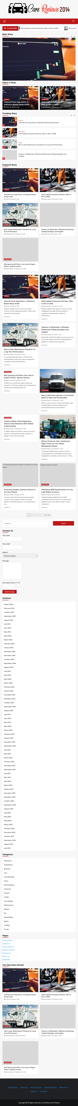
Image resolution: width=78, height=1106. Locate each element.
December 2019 (9, 832)
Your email (6, 544)
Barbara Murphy (47, 107)
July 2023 (7, 714)
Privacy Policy (7, 940)
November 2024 (9, 655)
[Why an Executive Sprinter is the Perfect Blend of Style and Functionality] (58, 381)
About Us (5, 956)
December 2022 (9, 742)
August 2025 (8, 620)
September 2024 (10, 663)
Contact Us (6, 943)
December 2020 (9, 793)
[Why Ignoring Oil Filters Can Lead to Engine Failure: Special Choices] (9, 155)
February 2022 (9, 762)
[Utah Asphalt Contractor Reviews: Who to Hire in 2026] (39, 74)
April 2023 (7, 726)
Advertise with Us (8, 950)
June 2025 (7, 628)
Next (49, 515)
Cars (5, 873)
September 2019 (10, 840)
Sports (6, 921)
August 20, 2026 (15, 107)
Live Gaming (8, 901)
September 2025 (10, 616)
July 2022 (7, 750)
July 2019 (7, 848)
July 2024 (7, 671)
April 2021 (7, 781)
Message (5, 561)
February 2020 (9, 828)
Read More (7, 316)
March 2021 (8, 785)
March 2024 (8, 683)
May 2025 (7, 632)
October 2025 (9, 612)
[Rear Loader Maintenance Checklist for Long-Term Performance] (9, 133)
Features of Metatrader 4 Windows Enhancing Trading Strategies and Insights (55, 329)
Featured (7, 889)
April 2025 (7, 636)
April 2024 (7, 679)
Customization (9, 877)
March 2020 (8, 824)
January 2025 (8, 647)
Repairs (6, 909)
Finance (7, 99)
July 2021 (7, 773)
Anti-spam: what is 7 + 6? (11, 583)
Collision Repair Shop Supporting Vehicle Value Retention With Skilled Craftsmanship (18, 423)
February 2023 (9, 734)
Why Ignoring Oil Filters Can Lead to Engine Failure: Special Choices (42, 156)
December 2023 (9, 695)
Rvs (5, 913)
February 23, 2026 (57, 107)
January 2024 (8, 691)
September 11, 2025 (58, 448)
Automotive (45, 99)
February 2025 (9, 644)
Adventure (8, 861)
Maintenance (9, 905)
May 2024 (7, 675)
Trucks (20, 131)
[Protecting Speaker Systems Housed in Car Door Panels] (20, 475)
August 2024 (8, 667)
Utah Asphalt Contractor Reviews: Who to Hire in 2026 (37, 122)
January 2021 (8, 789)
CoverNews (45, 1103)
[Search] (73, 21)
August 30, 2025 (20, 494)
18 (45, 515)
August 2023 (8, 710)
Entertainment (9, 885)
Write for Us (6, 953)
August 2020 (8, 809)
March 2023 (8, 730)
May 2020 (7, 817)
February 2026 (9, 608)
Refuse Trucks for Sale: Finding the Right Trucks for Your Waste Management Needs (55, 443)
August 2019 (8, 844)
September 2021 (10, 769)
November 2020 (9, 797)
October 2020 (9, 801)
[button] (4, 21)
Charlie (7, 107)
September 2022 (10, 746)
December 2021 (9, 765)
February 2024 (9, 687)
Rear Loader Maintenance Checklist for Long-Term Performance (41, 133)
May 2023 (7, 722)
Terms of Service (8, 947)
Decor (6, 881)
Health (6, 897)
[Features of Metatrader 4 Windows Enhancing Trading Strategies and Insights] (9, 144)
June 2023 (7, 718)
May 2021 (7, 777)
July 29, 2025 (56, 494)
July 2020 (7, 813)
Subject (5, 552)
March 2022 (8, 758)
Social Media (8, 917)
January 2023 (8, 738)
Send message (9, 592)
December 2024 (9, 651)
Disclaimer (6, 959)
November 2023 (9, 699)
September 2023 (10, 706)
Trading (7, 925)
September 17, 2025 (58, 400)
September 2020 (10, 805)
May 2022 (7, 754)
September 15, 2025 (21, 428)
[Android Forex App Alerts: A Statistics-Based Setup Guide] (20, 180)
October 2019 (9, 836)
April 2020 (7, 820)
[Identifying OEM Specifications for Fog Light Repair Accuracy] (58, 475)
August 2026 (8, 604)
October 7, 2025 (57, 234)
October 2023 (9, 703)
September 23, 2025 (21, 268)
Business (7, 869)
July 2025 (7, 624)
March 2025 (8, 640)
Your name (6, 535)
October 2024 (9, 659)
